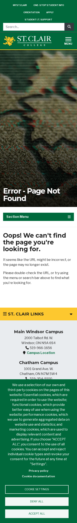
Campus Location (41, 353)
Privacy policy (38, 470)
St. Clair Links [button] (25, 314)
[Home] (27, 41)
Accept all (37, 513)
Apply (50, 12)
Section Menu (17, 217)
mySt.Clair (20, 5)
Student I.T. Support (38, 19)
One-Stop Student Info (48, 5)
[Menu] (71, 40)
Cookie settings (37, 489)
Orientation (31, 12)
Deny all (37, 501)
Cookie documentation (38, 476)
